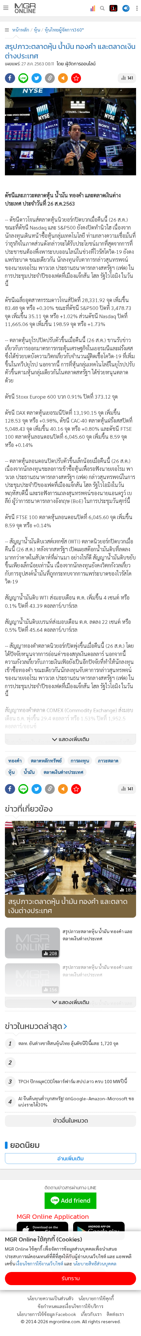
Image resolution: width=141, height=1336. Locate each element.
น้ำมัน (29, 772)
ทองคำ (15, 760)
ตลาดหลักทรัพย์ (46, 760)
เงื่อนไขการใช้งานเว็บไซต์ (39, 1263)
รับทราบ (71, 1278)
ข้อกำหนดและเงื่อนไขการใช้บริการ (70, 1306)
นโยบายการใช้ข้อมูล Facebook (46, 1314)
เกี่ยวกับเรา (91, 1314)
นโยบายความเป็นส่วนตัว (50, 1298)
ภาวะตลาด (108, 760)
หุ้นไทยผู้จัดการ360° (64, 30)
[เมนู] (5, 8)
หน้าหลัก (20, 30)
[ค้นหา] (102, 8)
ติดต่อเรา (115, 1314)
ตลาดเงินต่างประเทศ (63, 772)
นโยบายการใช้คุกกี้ (96, 1298)
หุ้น (37, 30)
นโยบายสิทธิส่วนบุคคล (94, 1263)
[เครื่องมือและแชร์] (137, 8)
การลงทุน (80, 760)
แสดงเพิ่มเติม (73, 739)
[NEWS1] (113, 8)
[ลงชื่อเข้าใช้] (126, 8)
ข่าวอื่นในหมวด (70, 1120)
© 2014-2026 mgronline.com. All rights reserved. (71, 1321)
